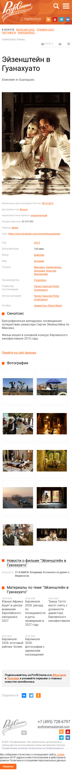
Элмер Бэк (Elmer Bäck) (48, 305)
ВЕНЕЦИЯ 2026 (25, 29)
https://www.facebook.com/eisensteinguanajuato (34, 233)
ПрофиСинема (8, 39)
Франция (39, 270)
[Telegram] (31, 695)
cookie (60, 754)
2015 (37, 242)
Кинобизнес (26, 32)
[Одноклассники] (38, 695)
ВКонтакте (59, 675)
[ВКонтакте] (24, 695)
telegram (61, 19)
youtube (55, 19)
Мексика (39, 267)
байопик (39, 254)
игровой (39, 261)
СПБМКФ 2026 (45, 29)
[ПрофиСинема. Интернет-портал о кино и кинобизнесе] (17, 7)
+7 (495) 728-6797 (54, 721)
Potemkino (40, 280)
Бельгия (51, 270)
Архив (14, 227)
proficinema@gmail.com (54, 726)
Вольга (24, 209)
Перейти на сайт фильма (19, 352)
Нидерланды (53, 267)
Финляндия (41, 274)
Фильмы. (21, 39)
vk (68, 19)
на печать (60, 44)
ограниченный (39, 215)
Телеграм (13, 678)
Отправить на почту (68, 43)
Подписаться (32, 19)
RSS (48, 19)
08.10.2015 (47, 203)
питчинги (9, 32)
